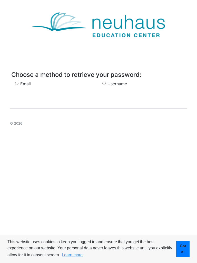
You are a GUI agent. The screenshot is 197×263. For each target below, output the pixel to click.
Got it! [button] (183, 249)
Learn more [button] (72, 255)
